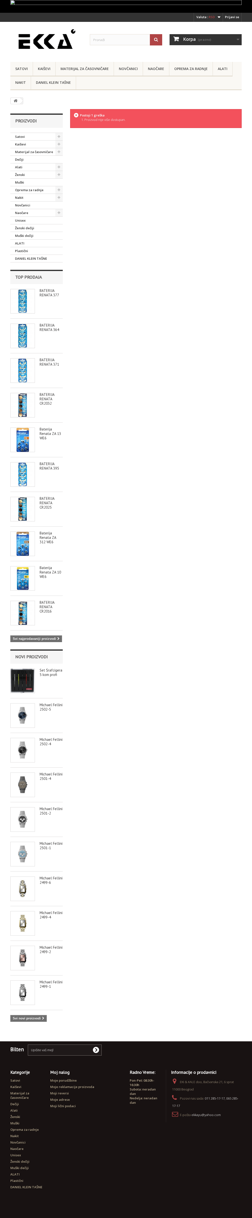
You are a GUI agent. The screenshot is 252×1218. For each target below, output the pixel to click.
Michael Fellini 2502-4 (51, 741)
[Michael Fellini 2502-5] (22, 715)
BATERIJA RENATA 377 (49, 292)
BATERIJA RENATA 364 (49, 327)
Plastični (21, 251)
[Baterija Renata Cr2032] (22, 405)
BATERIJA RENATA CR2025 (47, 503)
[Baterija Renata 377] (22, 301)
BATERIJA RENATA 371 (49, 362)
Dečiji (19, 159)
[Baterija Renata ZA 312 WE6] (22, 543)
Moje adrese (60, 1099)
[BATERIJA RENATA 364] (22, 336)
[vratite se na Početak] (15, 101)
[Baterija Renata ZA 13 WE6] (22, 440)
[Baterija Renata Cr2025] (22, 509)
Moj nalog (60, 1072)
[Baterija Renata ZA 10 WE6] (22, 578)
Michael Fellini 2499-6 (51, 880)
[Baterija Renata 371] (22, 370)
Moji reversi (59, 1093)
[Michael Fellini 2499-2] (22, 958)
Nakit (20, 82)
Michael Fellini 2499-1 (51, 984)
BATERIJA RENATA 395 (49, 466)
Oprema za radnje (191, 68)
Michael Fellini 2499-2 (51, 949)
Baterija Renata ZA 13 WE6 (50, 433)
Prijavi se (232, 17)
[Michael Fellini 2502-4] (22, 750)
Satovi (21, 68)
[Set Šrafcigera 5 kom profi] (22, 681)
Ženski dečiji (24, 228)
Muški (19, 182)
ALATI (19, 243)
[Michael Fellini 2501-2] (22, 819)
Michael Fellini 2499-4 (51, 914)
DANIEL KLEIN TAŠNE (53, 82)
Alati (222, 68)
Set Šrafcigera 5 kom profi (51, 672)
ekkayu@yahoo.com (206, 1115)
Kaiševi (44, 68)
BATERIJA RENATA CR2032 (47, 399)
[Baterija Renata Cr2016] (22, 613)
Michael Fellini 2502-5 (51, 707)
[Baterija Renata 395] (22, 474)
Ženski (20, 174)
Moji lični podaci (63, 1106)
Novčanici (128, 68)
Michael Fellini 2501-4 (51, 776)
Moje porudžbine (63, 1080)
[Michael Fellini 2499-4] (22, 923)
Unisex (20, 220)
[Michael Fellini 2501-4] (22, 785)
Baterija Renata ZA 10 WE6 (50, 572)
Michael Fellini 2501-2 (51, 811)
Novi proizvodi (31, 656)
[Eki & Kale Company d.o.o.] (46, 41)
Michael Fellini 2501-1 (51, 845)
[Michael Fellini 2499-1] (22, 992)
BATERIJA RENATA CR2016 (47, 607)
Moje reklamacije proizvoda (72, 1087)
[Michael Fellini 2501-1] (22, 854)
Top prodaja (28, 277)
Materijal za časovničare (85, 68)
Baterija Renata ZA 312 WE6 (48, 537)
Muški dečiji (24, 235)
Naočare (156, 68)
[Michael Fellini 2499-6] (22, 888)
